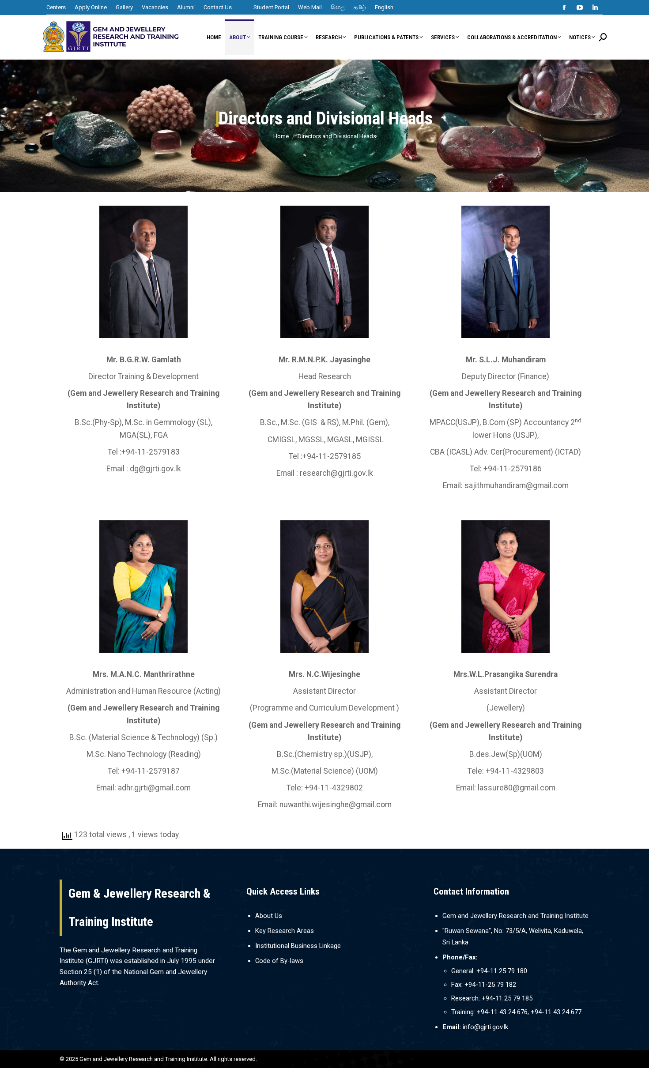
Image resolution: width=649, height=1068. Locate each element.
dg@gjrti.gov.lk (155, 468)
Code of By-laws (279, 961)
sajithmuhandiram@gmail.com (516, 485)
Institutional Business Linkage (298, 946)
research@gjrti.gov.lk (336, 473)
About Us (268, 916)
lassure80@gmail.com (516, 787)
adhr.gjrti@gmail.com (154, 787)
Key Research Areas (284, 931)
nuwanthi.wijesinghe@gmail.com (335, 804)
